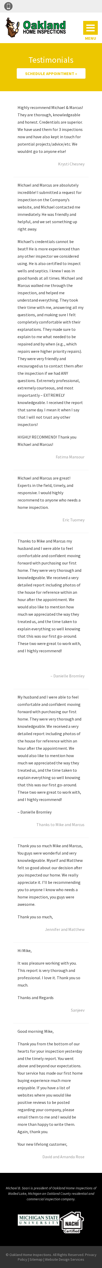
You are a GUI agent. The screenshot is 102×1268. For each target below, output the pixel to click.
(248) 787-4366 (8, 6)
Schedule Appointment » (51, 73)
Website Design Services (64, 1259)
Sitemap (36, 1259)
